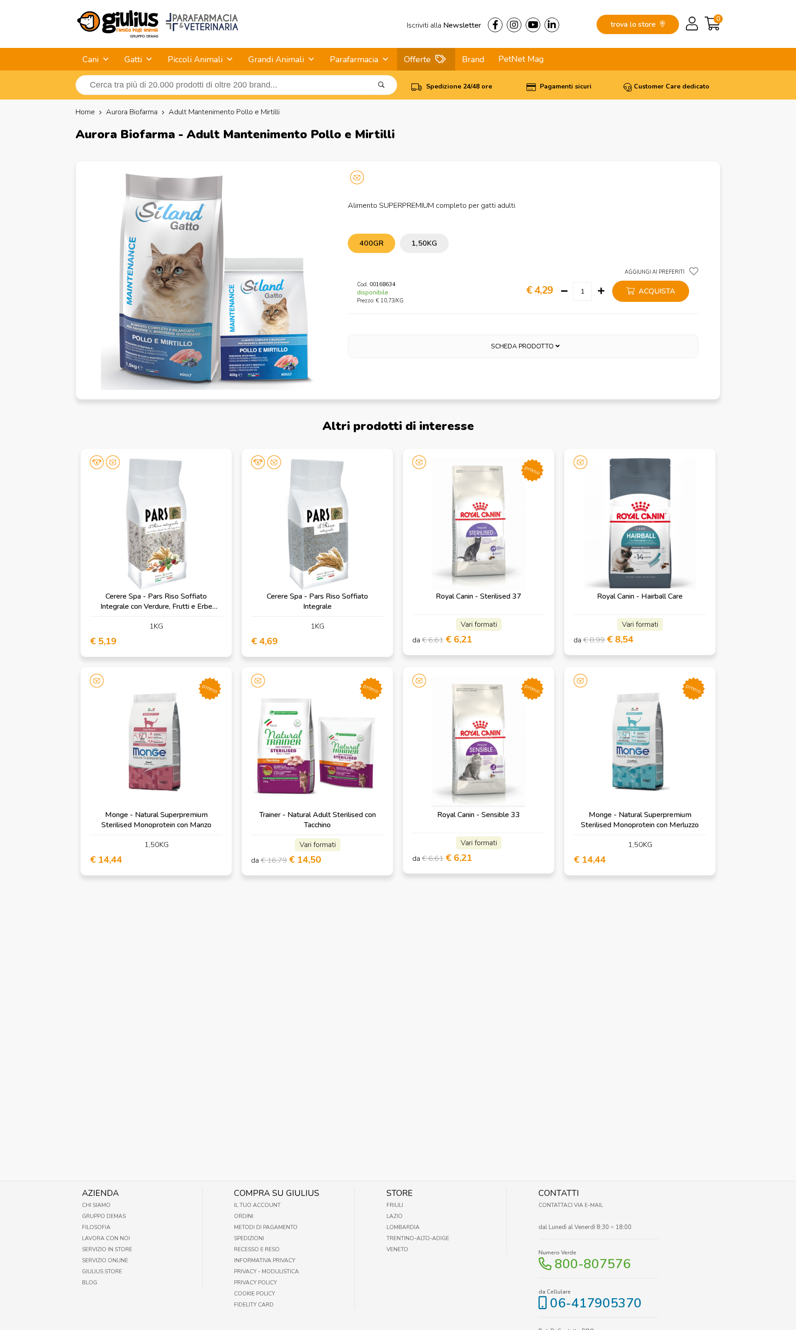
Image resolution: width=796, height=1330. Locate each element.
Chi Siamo (96, 1205)
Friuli (394, 1205)
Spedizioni (249, 1238)
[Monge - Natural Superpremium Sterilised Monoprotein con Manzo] (156, 742)
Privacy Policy (255, 1282)
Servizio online (105, 1260)
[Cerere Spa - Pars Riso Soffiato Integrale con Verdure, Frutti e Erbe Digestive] (156, 524)
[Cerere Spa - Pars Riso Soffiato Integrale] (317, 524)
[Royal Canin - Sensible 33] (478, 742)
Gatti (133, 59)
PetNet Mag (521, 59)
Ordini (243, 1216)
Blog (89, 1282)
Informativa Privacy (264, 1260)
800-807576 (593, 1264)
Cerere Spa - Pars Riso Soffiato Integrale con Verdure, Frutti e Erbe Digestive (156, 606)
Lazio (394, 1216)
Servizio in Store (107, 1249)
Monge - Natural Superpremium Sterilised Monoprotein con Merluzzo (640, 820)
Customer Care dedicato (671, 86)
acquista (656, 291)
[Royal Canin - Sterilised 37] (478, 524)
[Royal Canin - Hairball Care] (640, 524)
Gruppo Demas (104, 1216)
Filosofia (96, 1227)
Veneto (397, 1249)
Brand (473, 59)
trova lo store (633, 24)
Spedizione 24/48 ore (458, 86)
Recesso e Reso (257, 1249)
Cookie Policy (254, 1293)
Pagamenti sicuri (564, 86)
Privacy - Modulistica (266, 1271)
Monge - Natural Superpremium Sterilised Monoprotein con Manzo (156, 820)
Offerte (417, 59)
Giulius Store (102, 1271)
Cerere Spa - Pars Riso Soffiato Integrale (317, 601)
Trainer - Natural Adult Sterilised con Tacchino (317, 820)
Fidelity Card (254, 1304)
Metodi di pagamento (266, 1227)
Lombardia (403, 1227)
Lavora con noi (106, 1238)
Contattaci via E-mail (570, 1205)
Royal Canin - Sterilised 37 (478, 596)
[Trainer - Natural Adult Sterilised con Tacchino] (317, 742)
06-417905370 (596, 1303)
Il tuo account (257, 1205)
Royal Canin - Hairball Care (640, 596)
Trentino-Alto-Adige (417, 1238)
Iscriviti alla (444, 25)
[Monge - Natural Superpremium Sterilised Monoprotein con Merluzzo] (640, 742)
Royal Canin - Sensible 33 (478, 815)
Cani (90, 59)
